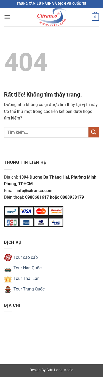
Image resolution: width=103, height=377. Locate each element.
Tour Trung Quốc (29, 289)
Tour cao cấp (25, 257)
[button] (7, 17)
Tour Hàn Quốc (27, 267)
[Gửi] (93, 132)
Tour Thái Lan (26, 278)
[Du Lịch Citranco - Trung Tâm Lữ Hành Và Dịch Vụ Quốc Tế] (51, 17)
